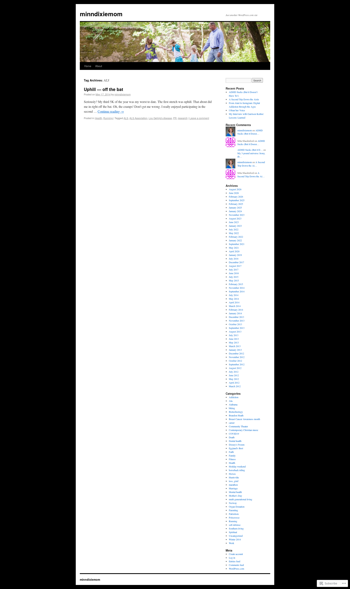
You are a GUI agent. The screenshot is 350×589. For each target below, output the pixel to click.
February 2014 (236, 309)
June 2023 (234, 222)
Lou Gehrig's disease (160, 118)
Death (232, 437)
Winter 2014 (235, 539)
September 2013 (236, 327)
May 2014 (234, 298)
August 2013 (235, 331)
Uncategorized (236, 535)
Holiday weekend (237, 466)
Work (231, 543)
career (232, 422)
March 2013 (235, 346)
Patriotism (234, 513)
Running (108, 118)
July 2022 (233, 229)
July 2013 (233, 335)
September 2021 (236, 244)
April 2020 (234, 251)
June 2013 (234, 338)
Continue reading (111, 111)
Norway (233, 503)
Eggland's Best (236, 448)
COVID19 (234, 433)
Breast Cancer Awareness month (244, 419)
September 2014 (236, 291)
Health (98, 118)
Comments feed (236, 565)
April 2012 (234, 382)
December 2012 (236, 353)
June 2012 (234, 375)
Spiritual (233, 532)
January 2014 (235, 313)
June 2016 (234, 273)
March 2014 (235, 306)
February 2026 (236, 196)
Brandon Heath (236, 415)
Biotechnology (236, 411)
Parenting (233, 510)
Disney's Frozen (236, 444)
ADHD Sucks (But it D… (250, 149)
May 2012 (234, 379)
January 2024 (235, 211)
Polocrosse (234, 517)
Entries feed (234, 561)
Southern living (236, 528)
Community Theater (238, 426)
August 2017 (235, 265)
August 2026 (235, 189)
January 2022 (235, 240)
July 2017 (233, 269)
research (183, 118)
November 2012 (236, 357)
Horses (232, 473)
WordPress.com (236, 568)
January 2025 (235, 207)
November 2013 (236, 320)
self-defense (234, 524)
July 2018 (233, 258)
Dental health (235, 441)
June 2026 (234, 193)
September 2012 (236, 364)
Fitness (232, 459)
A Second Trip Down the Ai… (251, 163)
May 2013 (234, 342)
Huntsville (234, 477)
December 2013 (236, 317)
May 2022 (234, 233)
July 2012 (233, 371)
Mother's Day (235, 495)
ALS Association (138, 118)
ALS (126, 118)
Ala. (231, 400)
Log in (232, 557)
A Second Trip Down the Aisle (244, 99)
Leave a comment (199, 118)
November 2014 (236, 287)
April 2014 (234, 302)
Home (87, 66)
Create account (236, 554)
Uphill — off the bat (103, 89)
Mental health (235, 492)
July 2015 (233, 276)
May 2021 (234, 247)
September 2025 (236, 200)
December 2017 (236, 262)
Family (232, 455)
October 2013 (235, 324)
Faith (231, 451)
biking (232, 408)
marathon (233, 484)
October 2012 (235, 360)
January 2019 (235, 255)
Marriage (233, 488)
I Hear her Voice (237, 110)
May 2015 (234, 280)
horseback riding (237, 470)
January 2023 (235, 225)
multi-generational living (240, 499)
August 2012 (235, 368)
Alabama (233, 404)
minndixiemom (101, 13)
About (98, 66)
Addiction (233, 397)
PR (175, 118)
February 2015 (236, 284)
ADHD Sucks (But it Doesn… (250, 132)
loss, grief (233, 481)
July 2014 (233, 295)
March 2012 (235, 386)
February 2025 (236, 203)
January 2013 (235, 349)
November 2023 (236, 214)
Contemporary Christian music (243, 430)
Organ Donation (236, 506)
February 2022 (236, 236)
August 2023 (235, 218)
